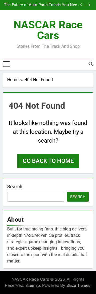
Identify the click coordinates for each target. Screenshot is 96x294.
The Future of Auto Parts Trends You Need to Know (41, 5)
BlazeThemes (78, 285)
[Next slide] (89, 5)
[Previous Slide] (81, 5)
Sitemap (32, 285)
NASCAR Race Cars (48, 30)
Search (14, 186)
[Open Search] (91, 64)
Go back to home (48, 161)
